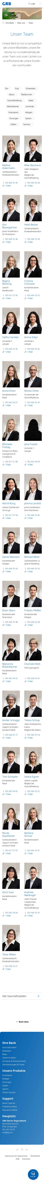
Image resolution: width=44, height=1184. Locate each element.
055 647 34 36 (11, 912)
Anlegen (28, 112)
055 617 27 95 (11, 295)
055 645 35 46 (11, 239)
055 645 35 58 (33, 622)
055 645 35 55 (33, 850)
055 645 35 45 (11, 349)
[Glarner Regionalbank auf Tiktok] (17, 1149)
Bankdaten (6, 1050)
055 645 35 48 (11, 622)
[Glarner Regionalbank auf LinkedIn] (26, 1149)
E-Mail (8, 185)
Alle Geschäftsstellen (14, 996)
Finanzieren (13, 112)
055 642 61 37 (11, 734)
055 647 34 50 (8, 1129)
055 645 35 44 (33, 182)
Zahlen (13, 124)
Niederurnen (26, 94)
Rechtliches (35, 1156)
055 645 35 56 (11, 568)
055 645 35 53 (33, 295)
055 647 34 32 (11, 678)
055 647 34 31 (11, 402)
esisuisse (26, 1158)
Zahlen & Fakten (9, 1057)
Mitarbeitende (13, 106)
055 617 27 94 (11, 515)
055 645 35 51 (11, 966)
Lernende (30, 106)
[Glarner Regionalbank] (11, 3)
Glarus (11, 94)
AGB (17, 1158)
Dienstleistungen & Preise (13, 1064)
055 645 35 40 (11, 182)
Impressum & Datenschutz (16, 1156)
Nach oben (23, 1021)
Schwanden (30, 88)
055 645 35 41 (33, 678)
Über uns (21, 23)
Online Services (8, 1092)
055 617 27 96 (11, 461)
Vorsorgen (13, 118)
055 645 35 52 (33, 791)
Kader (31, 100)
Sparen (28, 118)
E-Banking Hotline (9, 1106)
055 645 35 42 (33, 515)
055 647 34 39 (33, 461)
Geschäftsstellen (9, 1047)
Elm (6, 88)
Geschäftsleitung (14, 100)
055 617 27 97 (11, 850)
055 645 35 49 (33, 239)
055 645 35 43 (33, 402)
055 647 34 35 (11, 791)
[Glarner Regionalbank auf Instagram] (22, 1149)
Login (32, 3)
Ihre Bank (10, 23)
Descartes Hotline (9, 1110)
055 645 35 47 (33, 912)
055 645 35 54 (33, 734)
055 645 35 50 (33, 568)
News (4, 1054)
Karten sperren (8, 1103)
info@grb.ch (7, 1132)
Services (26, 124)
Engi (17, 88)
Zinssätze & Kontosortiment (14, 1061)
